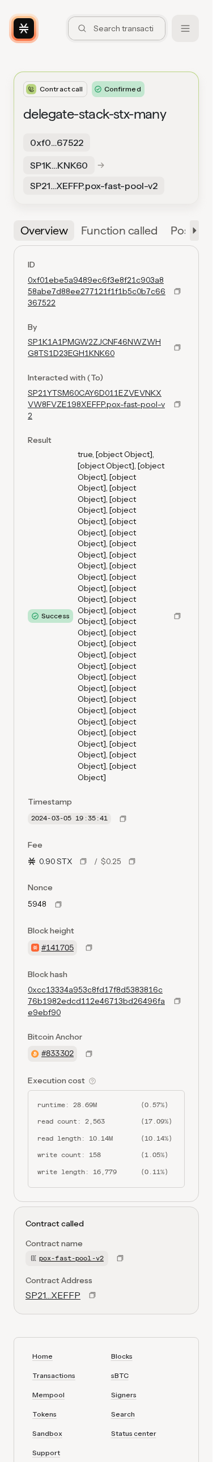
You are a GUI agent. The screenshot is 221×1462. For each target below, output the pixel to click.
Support (46, 1452)
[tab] (44, 230)
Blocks (122, 1356)
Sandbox (47, 1433)
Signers (124, 1394)
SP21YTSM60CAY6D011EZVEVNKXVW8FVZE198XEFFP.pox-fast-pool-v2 (96, 404)
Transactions (53, 1375)
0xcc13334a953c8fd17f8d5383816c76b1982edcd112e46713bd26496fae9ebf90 (96, 1001)
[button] (192, 230)
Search (123, 1414)
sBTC (120, 1375)
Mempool (48, 1394)
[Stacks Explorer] (24, 28)
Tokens (44, 1414)
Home (42, 1356)
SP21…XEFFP (53, 1295)
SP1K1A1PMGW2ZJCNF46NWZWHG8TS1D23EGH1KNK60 (94, 347)
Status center (133, 1433)
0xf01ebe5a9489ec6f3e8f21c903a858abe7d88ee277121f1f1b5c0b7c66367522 (96, 291)
